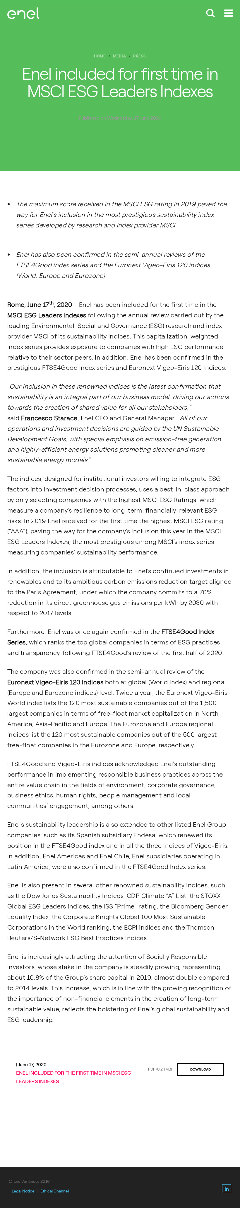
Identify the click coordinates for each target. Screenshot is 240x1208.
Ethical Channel (54, 1191)
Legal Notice (23, 1191)
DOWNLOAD (200, 1069)
